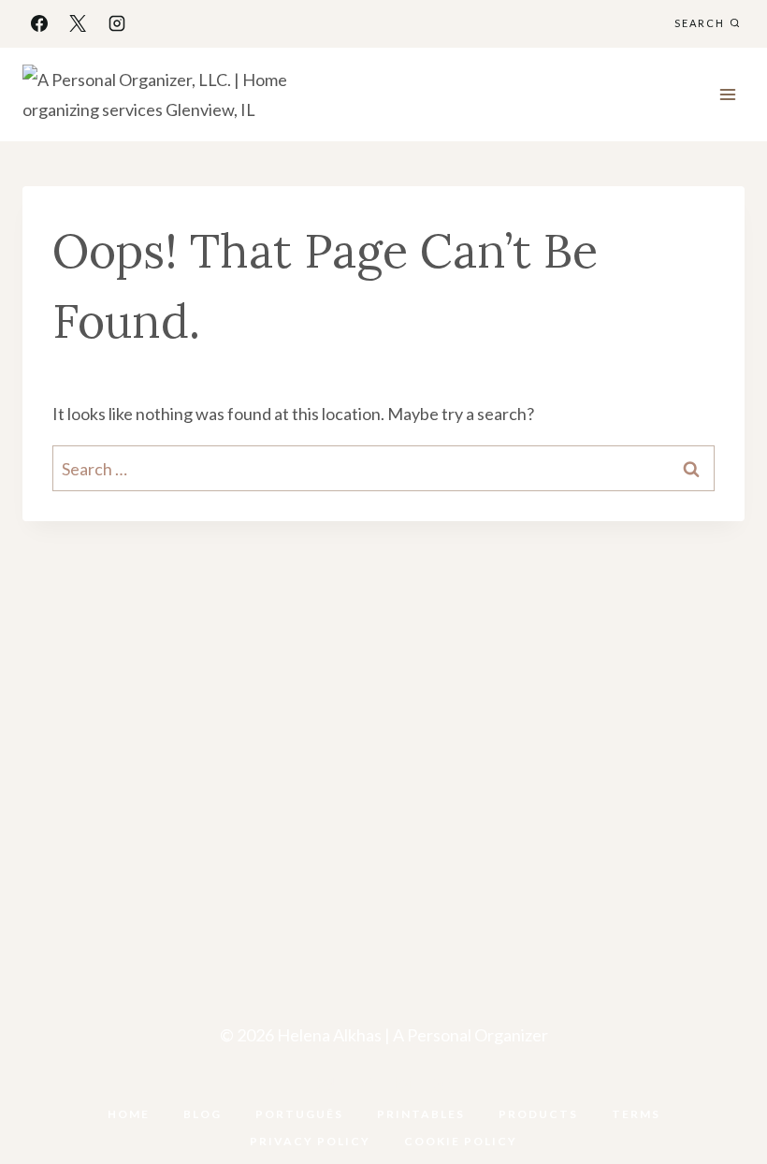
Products (538, 1114)
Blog (202, 1114)
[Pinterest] (403, 1083)
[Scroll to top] (722, 1091)
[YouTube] (364, 1083)
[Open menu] (727, 94)
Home (129, 1114)
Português (299, 1114)
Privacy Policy (310, 1141)
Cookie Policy (460, 1141)
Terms (636, 1114)
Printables (421, 1114)
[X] (77, 23)
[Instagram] (117, 23)
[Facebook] (39, 23)
